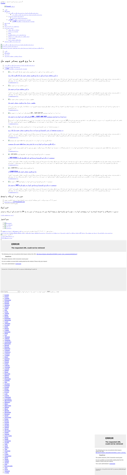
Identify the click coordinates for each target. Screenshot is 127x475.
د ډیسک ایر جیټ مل (53, 233)
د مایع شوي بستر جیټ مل (13, 56)
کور (5, 9)
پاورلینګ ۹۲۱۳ (6, 238)
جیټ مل (6, 54)
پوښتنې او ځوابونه (11, 26)
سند (9, 33)
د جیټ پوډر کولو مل (105, 233)
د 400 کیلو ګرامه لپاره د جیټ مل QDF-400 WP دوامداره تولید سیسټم (37, 117)
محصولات (7, 11)
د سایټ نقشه (6, 231)
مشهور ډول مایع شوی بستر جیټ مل (22, 103)
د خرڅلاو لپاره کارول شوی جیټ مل (72, 233)
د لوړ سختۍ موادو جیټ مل (18, 89)
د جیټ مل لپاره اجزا (16, 16)
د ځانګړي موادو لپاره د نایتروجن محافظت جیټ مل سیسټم (31, 144)
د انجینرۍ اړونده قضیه (17, 34)
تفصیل (10, 82)
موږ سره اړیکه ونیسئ (12, 41)
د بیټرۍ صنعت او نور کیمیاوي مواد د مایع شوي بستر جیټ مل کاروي (35, 130)
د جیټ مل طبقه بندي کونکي (35, 233)
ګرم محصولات (17, 231)
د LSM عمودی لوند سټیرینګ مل (19, 19)
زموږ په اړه (9, 28)
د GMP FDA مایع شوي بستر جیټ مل (22, 171)
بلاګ (5, 24)
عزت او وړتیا (13, 31)
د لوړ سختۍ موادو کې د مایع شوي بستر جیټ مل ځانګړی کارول (33, 75)
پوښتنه (15, 82)
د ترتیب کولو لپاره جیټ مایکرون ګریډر (23, 13)
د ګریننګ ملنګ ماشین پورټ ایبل (13, 233)
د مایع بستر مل (91, 233)
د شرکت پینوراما (14, 40)
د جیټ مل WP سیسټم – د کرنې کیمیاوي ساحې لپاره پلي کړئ (32, 185)
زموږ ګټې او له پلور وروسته (19, 36)
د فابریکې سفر (13, 29)
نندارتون (12, 38)
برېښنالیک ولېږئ (7, 236)
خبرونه (7, 23)
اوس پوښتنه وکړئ (7, 215)
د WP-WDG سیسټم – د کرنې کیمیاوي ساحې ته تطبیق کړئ (31, 158)
